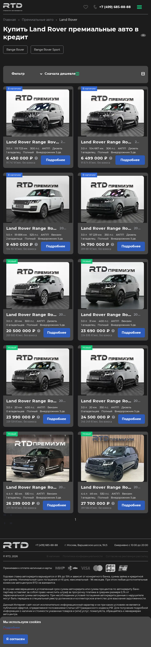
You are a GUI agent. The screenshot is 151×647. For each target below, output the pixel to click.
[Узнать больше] (36, 158)
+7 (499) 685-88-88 (46, 545)
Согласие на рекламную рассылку (127, 556)
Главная (9, 20)
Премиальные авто (37, 20)
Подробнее (55, 160)
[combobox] (59, 73)
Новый (12, 261)
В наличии (14, 88)
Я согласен (15, 639)
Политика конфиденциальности (83, 556)
